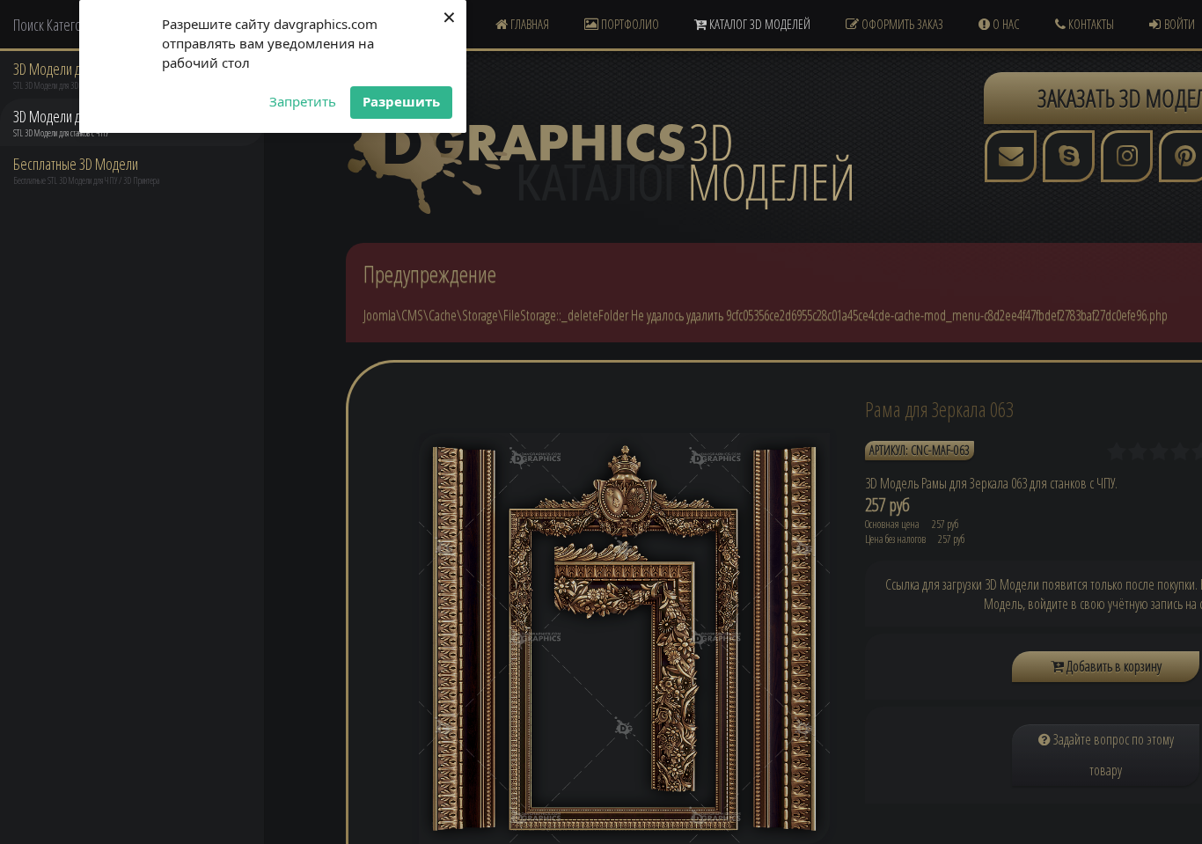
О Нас (1005, 24)
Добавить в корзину (1113, 666)
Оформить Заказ (901, 24)
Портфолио (628, 24)
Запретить (302, 101)
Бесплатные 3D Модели (75, 163)
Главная (528, 24)
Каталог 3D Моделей (758, 24)
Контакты (1090, 24)
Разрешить (401, 101)
